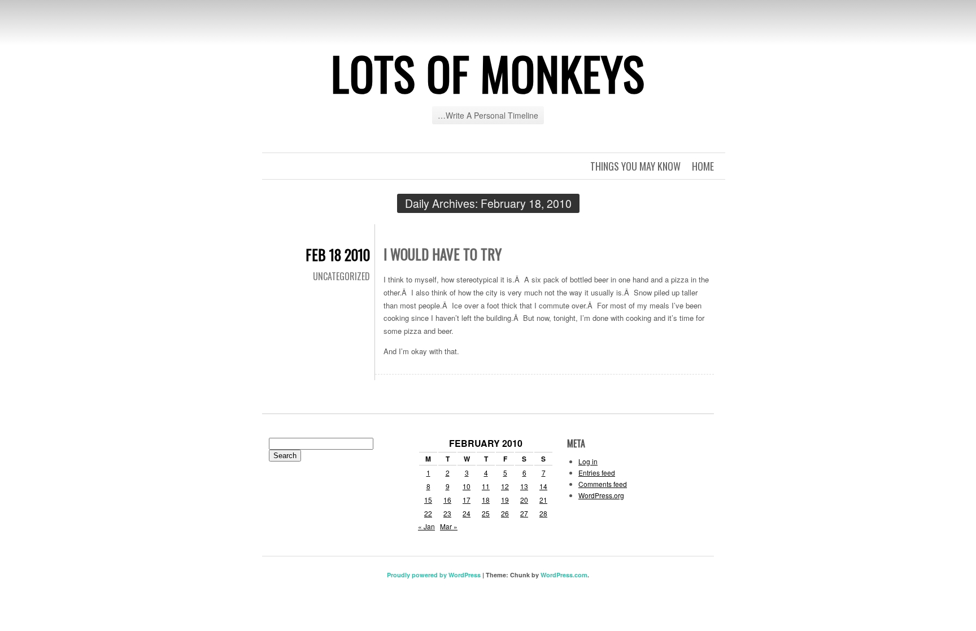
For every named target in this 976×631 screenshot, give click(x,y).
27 (524, 513)
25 (486, 513)
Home (703, 166)
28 (543, 513)
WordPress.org (601, 495)
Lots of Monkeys (488, 73)
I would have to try (443, 253)
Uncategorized (341, 276)
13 (524, 486)
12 (505, 486)
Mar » (448, 526)
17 (466, 499)
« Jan (426, 526)
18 (486, 499)
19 (505, 499)
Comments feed (602, 484)
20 (524, 499)
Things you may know (635, 166)
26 (505, 513)
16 (447, 499)
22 (428, 513)
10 (466, 486)
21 (543, 499)
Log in (588, 461)
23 (447, 513)
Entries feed (596, 472)
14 (543, 486)
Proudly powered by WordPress (434, 575)
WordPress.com (564, 575)
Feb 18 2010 (338, 254)
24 (466, 513)
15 (428, 499)
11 (486, 486)
